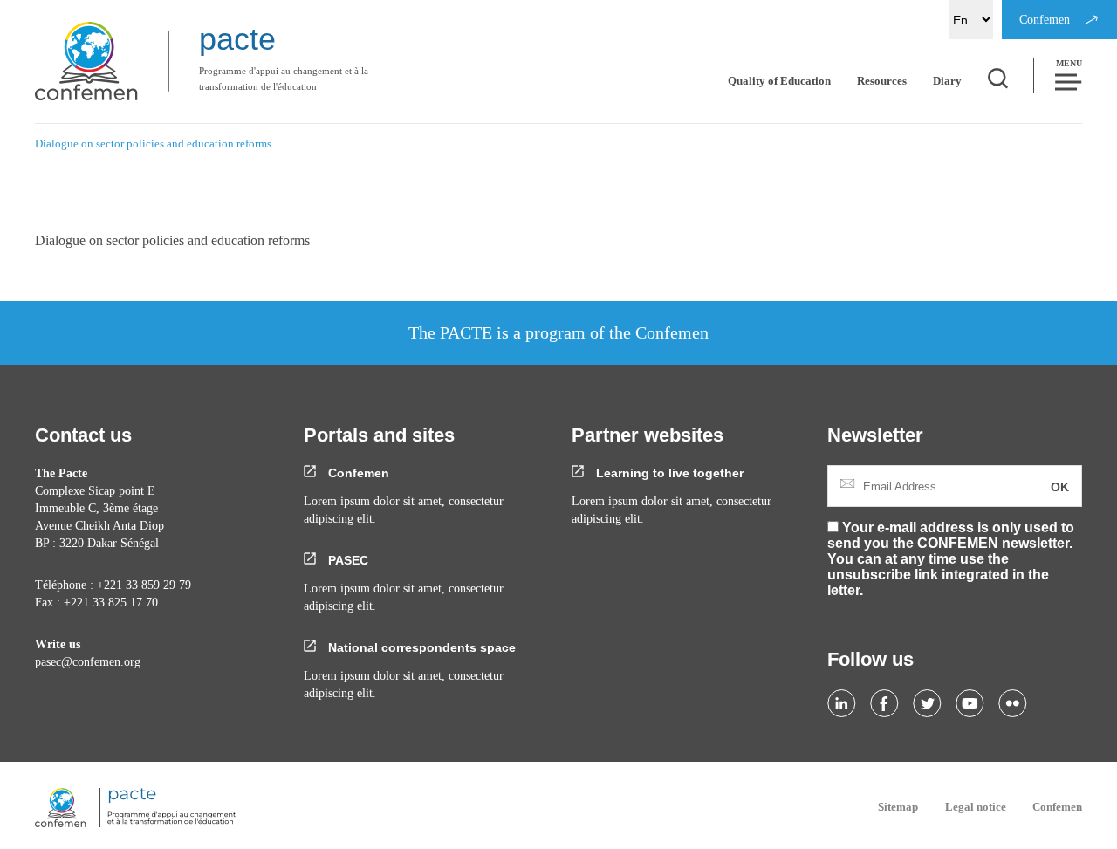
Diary (947, 80)
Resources (882, 80)
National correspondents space (420, 647)
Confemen (357, 473)
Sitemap (898, 806)
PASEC (346, 560)
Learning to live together (668, 473)
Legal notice (975, 806)
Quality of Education (779, 80)
